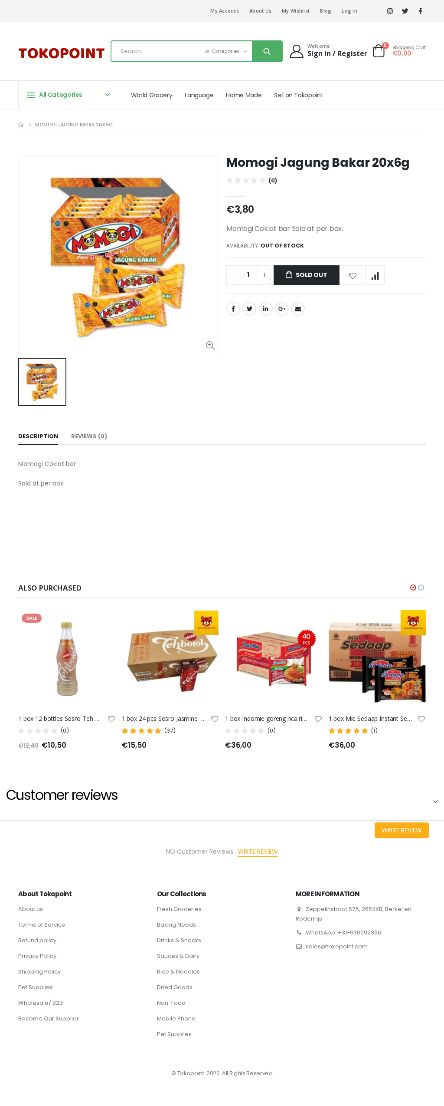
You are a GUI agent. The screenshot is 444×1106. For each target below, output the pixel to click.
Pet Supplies (35, 987)
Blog (325, 10)
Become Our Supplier (48, 1018)
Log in (349, 10)
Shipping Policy (39, 971)
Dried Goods (175, 987)
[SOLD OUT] (101, 624)
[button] (413, 587)
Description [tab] (38, 436)
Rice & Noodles (178, 971)
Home (21, 124)
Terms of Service (41, 925)
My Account (224, 10)
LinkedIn (266, 309)
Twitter (249, 309)
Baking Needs (176, 925)
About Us (260, 10)
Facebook (233, 309)
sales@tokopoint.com (337, 946)
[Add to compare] (375, 275)
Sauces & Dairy (178, 956)
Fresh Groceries (179, 909)
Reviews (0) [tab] (89, 436)
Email (298, 309)
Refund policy (37, 940)
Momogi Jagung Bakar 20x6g (318, 162)
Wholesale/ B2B (40, 1003)
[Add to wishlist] (352, 275)
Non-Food (171, 1003)
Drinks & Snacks (179, 940)
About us (30, 909)
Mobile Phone (176, 1018)
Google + (282, 309)
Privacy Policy (37, 956)
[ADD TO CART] (308, 624)
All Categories (222, 51)
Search (267, 51)
